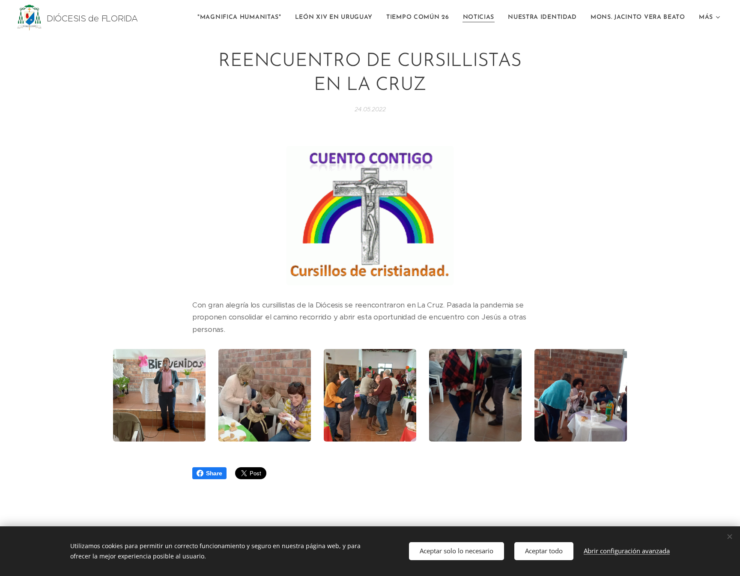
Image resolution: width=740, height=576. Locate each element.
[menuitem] (241, 17)
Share (214, 473)
